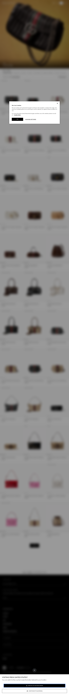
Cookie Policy (17, 115)
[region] (34, 112)
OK (17, 119)
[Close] (34, 670)
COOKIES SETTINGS (30, 119)
